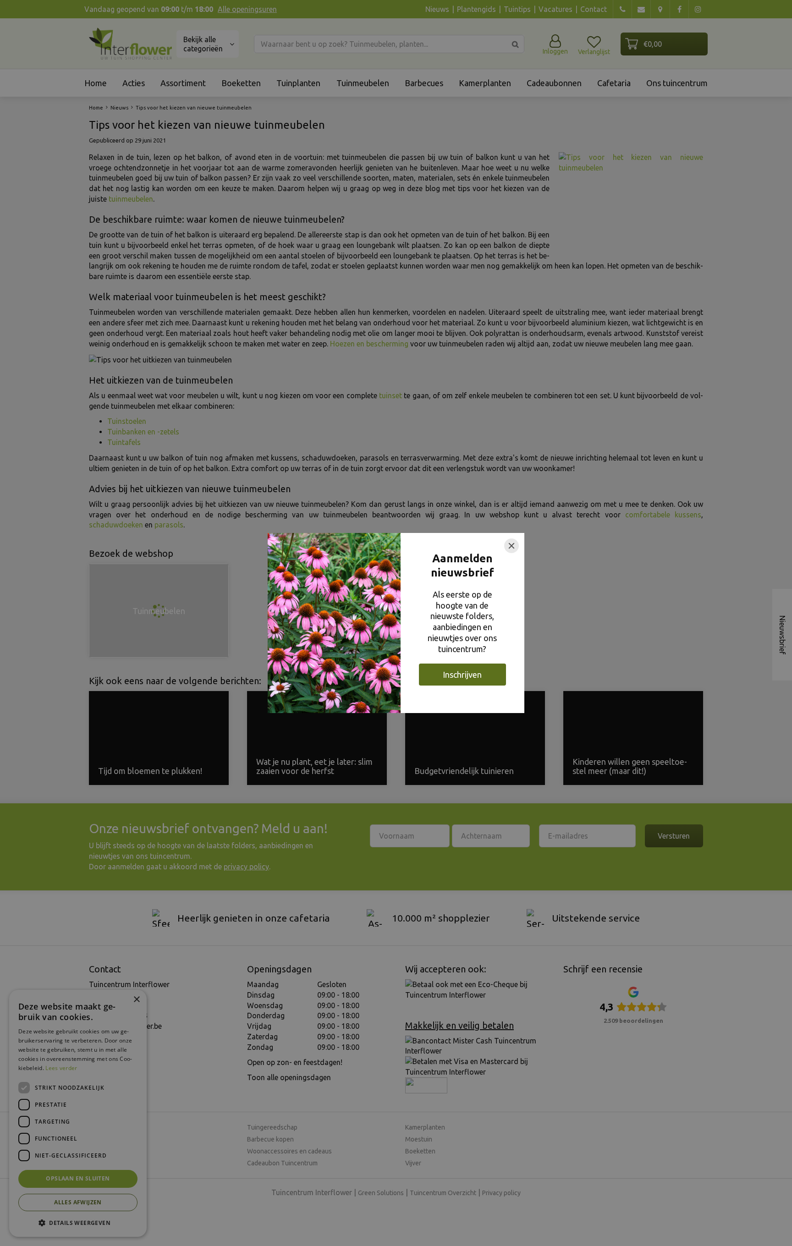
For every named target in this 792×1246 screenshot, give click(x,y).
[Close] (511, 545)
